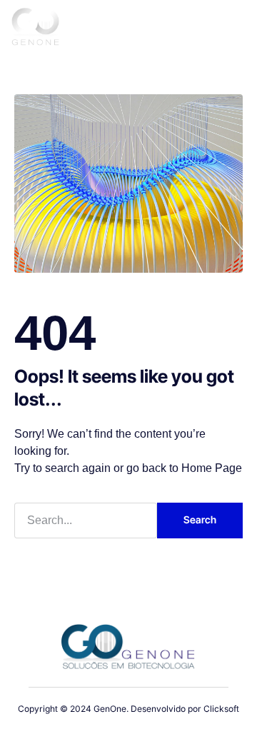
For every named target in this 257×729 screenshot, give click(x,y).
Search (199, 519)
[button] (229, 29)
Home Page (211, 468)
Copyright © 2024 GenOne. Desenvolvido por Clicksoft (128, 708)
